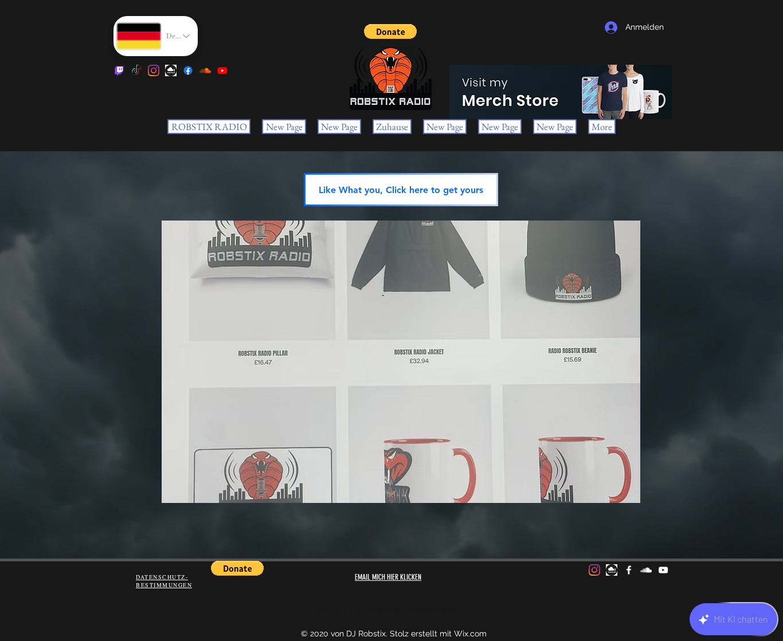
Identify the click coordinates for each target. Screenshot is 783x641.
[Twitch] (119, 70)
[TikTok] (136, 70)
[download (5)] (171, 70)
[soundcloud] (205, 70)
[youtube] (222, 70)
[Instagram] (153, 70)
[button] (390, 31)
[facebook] (188, 70)
